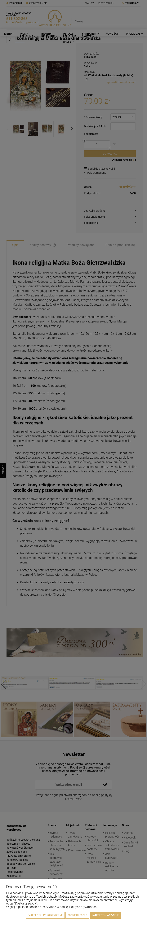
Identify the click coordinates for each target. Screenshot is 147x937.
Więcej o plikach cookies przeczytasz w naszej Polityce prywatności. (52, 907)
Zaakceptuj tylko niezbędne (45, 915)
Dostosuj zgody (77, 915)
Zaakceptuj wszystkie (105, 915)
